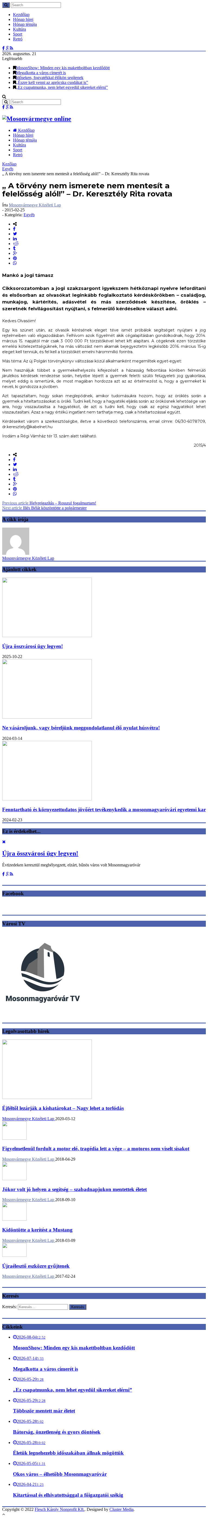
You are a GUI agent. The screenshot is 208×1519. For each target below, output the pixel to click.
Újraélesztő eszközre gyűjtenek (36, 1266)
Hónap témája (25, 24)
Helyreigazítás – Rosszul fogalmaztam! (49, 503)
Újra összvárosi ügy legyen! (32, 646)
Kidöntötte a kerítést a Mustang (37, 1230)
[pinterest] (15, 258)
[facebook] (14, 229)
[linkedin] (15, 238)
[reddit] (16, 243)
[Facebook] (3, 48)
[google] (15, 253)
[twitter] (15, 233)
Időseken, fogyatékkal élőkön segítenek (49, 77)
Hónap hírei (23, 19)
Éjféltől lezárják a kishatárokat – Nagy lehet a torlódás (63, 1108)
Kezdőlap (21, 14)
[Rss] (11, 48)
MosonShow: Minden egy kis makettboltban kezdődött (63, 67)
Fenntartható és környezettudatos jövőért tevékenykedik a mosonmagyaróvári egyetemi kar (104, 809)
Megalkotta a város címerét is (41, 72)
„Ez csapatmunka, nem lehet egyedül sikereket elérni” (62, 87)
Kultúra (19, 29)
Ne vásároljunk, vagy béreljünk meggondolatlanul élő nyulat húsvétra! (81, 728)
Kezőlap (9, 164)
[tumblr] (14, 248)
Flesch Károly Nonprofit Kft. (59, 1509)
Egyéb (7, 169)
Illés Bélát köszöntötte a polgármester (44, 508)
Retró (17, 39)
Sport (17, 34)
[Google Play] (7, 48)
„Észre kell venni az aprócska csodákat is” (52, 82)
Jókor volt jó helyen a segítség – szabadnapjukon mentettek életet (74, 1189)
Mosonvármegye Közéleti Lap (35, 205)
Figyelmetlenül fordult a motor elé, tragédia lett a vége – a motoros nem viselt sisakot (95, 1148)
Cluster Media (121, 1509)
